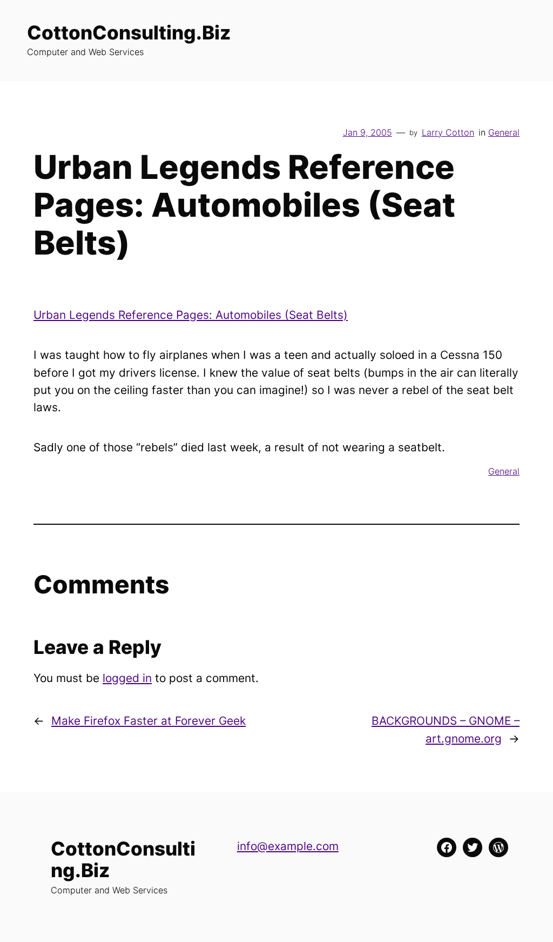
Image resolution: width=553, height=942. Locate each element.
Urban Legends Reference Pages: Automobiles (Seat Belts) (190, 315)
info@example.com (288, 846)
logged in (127, 678)
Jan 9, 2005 (367, 132)
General (504, 132)
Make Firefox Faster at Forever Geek (148, 720)
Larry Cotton (448, 132)
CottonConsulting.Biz (129, 32)
